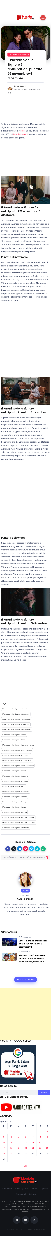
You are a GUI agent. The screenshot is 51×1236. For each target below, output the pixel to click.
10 (4, 1142)
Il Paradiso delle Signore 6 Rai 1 (13, 786)
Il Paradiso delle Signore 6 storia (14, 807)
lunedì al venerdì (20, 134)
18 (11, 1148)
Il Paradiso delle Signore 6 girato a (15, 776)
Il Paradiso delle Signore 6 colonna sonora (18, 745)
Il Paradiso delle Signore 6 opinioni (15, 781)
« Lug (24, 1165)
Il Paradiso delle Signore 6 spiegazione (16, 802)
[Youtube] (25, 1220)
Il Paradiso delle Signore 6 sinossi (14, 797)
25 (11, 1153)
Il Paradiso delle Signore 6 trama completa (18, 817)
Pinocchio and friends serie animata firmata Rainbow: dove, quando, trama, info (32, 958)
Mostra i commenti (25, 979)
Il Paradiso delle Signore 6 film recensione (18, 766)
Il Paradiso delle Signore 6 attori (14, 735)
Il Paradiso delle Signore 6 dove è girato (17, 760)
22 (40, 1148)
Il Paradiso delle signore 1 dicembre (15, 709)
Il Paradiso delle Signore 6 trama (14, 812)
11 (11, 1142)
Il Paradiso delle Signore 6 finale (14, 771)
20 (26, 1148)
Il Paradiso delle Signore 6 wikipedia (15, 828)
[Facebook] (17, 1220)
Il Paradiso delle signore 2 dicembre (15, 714)
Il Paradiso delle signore (19, 55)
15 (40, 1142)
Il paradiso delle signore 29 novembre (16, 719)
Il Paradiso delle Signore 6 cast (13, 740)
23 (47, 1148)
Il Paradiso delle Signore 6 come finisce (17, 750)
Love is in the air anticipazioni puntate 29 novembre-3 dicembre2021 (33, 943)
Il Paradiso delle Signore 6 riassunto (15, 792)
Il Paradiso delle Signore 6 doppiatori (16, 755)
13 (26, 1142)
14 (33, 1142)
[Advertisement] (25, 1014)
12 (18, 1142)
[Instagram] (34, 1220)
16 (47, 1142)
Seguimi (25, 890)
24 (4, 1153)
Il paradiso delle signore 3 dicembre (16, 724)
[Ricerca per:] (19, 1092)
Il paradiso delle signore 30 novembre (16, 729)
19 (18, 1148)
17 (4, 1148)
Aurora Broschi (20, 86)
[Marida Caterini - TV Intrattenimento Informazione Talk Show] (25, 17)
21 (33, 1148)
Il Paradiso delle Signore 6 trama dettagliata (18, 822)
